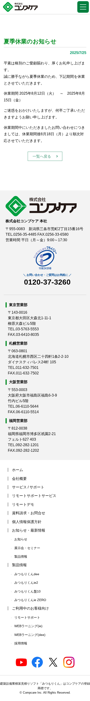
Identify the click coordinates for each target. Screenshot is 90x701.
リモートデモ (23, 504)
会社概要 (19, 479)
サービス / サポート (28, 487)
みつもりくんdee (26, 574)
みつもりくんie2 (26, 582)
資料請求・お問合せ (28, 513)
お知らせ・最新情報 (28, 530)
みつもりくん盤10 (27, 591)
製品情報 (20, 556)
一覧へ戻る (42, 156)
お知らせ (20, 539)
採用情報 (20, 643)
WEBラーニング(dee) (29, 635)
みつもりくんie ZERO (30, 600)
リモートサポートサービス (34, 496)
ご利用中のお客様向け (30, 608)
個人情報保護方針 (27, 522)
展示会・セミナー (27, 548)
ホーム (17, 470)
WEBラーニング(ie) (28, 626)
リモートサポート (27, 617)
